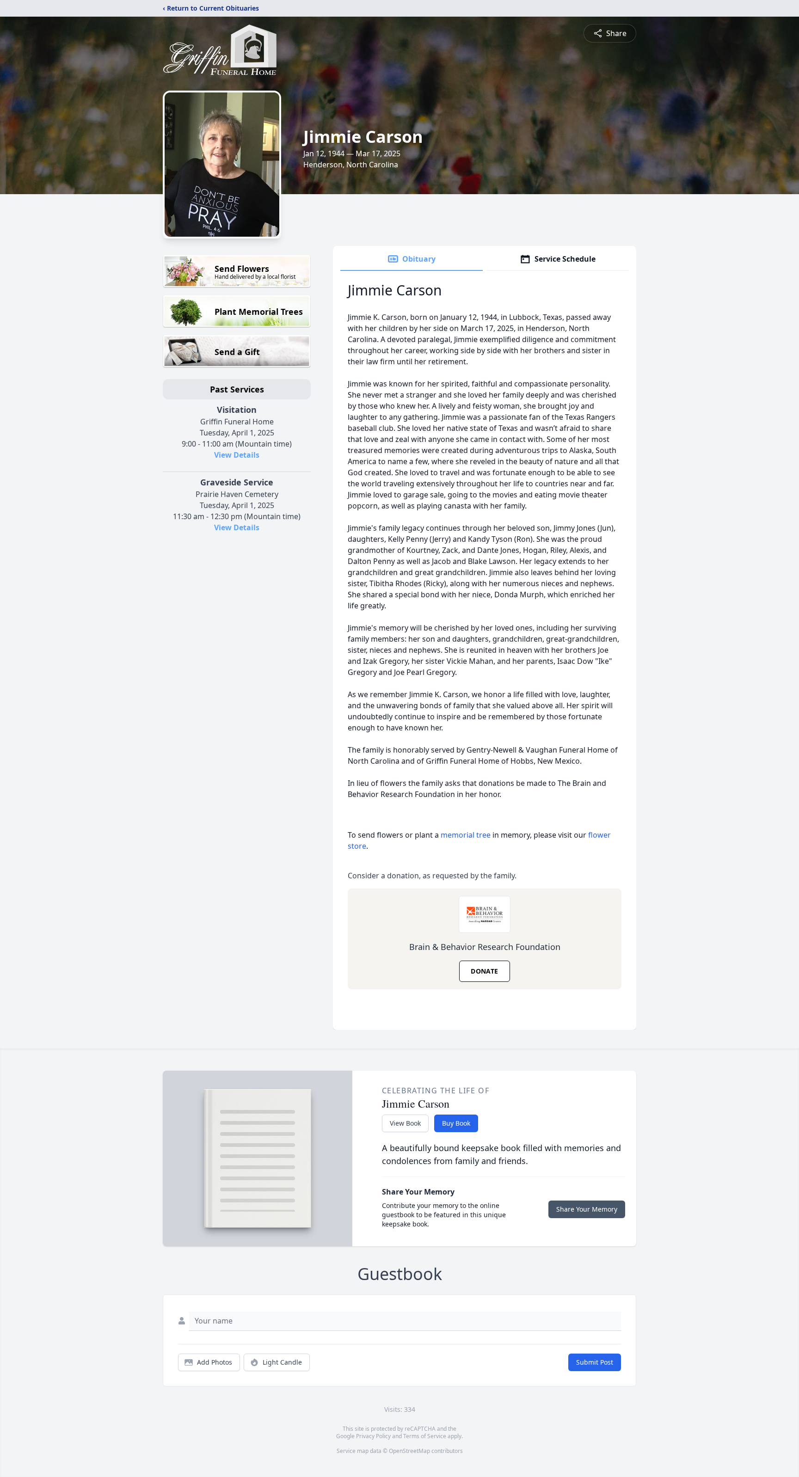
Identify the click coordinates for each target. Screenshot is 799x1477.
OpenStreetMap (409, 1451)
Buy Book (456, 1123)
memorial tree (466, 835)
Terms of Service (424, 1436)
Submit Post (594, 1362)
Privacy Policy (373, 1436)
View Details (236, 455)
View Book (405, 1123)
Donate (484, 971)
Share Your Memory (586, 1209)
